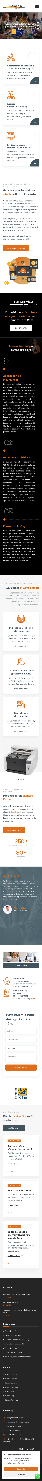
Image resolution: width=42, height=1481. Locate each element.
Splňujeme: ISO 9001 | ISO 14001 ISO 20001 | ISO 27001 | (24, 996)
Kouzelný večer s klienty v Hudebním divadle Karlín (19, 1234)
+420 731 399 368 (14, 1426)
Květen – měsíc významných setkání (20, 1148)
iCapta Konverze (11, 1400)
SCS (11, 1171)
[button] (18, 779)
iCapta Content (11, 1383)
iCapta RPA (9, 1391)
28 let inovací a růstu (20, 1190)
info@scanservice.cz (15, 1418)
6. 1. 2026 (6, 1315)
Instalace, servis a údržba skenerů (18, 1357)
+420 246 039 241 (14, 1435)
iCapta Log (9, 1396)
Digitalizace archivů (12, 1348)
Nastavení (21, 1474)
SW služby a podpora (13, 1352)
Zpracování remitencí (13, 1335)
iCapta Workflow (11, 1387)
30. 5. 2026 (7, 1297)
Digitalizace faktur (12, 1331)
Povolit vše (21, 1469)
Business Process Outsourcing (17, 1340)
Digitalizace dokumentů (14, 1344)
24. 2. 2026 (7, 1305)
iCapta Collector (11, 1374)
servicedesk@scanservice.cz (18, 1422)
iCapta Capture (11, 1379)
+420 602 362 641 (14, 1430)
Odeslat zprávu (21, 1068)
